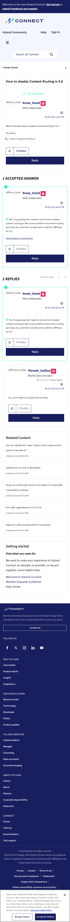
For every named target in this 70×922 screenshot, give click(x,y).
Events (6, 821)
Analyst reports (10, 671)
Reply (35, 160)
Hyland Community (14, 32)
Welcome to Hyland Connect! (24, 577)
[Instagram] (24, 648)
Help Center (13, 587)
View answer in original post (19, 238)
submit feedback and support (19, 8)
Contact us (35, 627)
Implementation (11, 740)
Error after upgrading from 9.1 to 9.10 (24, 507)
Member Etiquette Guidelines (24, 582)
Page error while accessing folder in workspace (28, 525)
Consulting (8, 752)
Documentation (11, 834)
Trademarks (48, 876)
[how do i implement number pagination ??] (65, 277)
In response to (50, 380)
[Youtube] (42, 648)
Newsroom (8, 806)
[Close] (64, 894)
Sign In (55, 32)
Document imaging (12, 765)
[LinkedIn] (33, 648)
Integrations (9, 684)
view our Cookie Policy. (41, 910)
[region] (35, 906)
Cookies (31, 870)
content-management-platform (22, 139)
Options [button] (65, 68)
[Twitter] (16, 648)
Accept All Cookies (45, 916)
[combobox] (35, 54)
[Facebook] (7, 648)
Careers (7, 781)
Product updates (11, 724)
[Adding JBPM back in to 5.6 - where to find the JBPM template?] (59, 277)
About (6, 787)
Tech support (9, 840)
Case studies (9, 665)
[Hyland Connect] (24, 20)
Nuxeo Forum (11, 67)
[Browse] (7, 42)
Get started (53, 4)
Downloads (8, 712)
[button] (10, 151)
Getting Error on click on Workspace (23, 467)
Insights (7, 677)
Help (43, 32)
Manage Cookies (22, 916)
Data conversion (11, 759)
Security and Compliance (26, 876)
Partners (7, 793)
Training (7, 828)
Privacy (20, 870)
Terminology (9, 705)
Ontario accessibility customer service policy (34, 887)
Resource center (11, 699)
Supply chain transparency (34, 881)
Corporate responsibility (15, 800)
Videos (6, 718)
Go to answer (36, 94)
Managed (7, 746)
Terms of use (45, 870)
